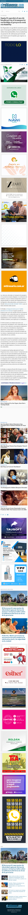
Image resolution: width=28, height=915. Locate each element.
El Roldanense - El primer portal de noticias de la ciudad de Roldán (12, 5)
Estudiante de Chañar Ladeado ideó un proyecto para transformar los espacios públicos (17, 898)
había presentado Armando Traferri (13, 304)
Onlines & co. (14, 912)
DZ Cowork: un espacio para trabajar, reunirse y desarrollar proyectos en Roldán (16, 891)
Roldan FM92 (3, 1)
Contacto (25, 1)
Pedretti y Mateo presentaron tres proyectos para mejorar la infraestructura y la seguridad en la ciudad (16, 885)
